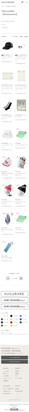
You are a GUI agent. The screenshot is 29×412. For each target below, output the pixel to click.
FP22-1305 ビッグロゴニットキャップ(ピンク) (7, 201)
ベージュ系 (15, 319)
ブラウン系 (6, 319)
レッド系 (15, 322)
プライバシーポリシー (7, 378)
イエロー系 (15, 325)
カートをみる (6, 371)
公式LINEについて (7, 391)
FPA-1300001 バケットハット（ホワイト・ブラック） (7, 145)
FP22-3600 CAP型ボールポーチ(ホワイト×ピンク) (7, 173)
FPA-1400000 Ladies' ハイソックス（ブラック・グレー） (7, 116)
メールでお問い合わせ (14, 357)
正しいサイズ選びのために (8, 388)
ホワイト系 (6, 315)
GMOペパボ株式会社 (23, 404)
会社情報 (17, 388)
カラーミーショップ (4, 404)
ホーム (2, 6)
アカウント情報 (18, 378)
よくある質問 (6, 375)
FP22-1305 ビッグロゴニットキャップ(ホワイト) (21, 173)
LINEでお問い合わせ (14, 361)
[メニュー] (27, 2)
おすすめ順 (15, 36)
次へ (21, 278)
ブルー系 (24, 319)
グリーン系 (24, 322)
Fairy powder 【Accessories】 (11, 6)
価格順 (21, 36)
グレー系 (24, 315)
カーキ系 (5, 325)
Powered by (6, 409)
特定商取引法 (6, 380)
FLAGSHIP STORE (19, 391)
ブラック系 (15, 315)
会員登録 (17, 373)
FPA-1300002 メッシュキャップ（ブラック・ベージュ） (7, 56)
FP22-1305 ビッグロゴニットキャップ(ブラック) (21, 201)
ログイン (17, 375)
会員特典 (17, 371)
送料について (6, 373)
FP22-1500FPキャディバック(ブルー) (7, 229)
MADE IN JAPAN (6, 393)
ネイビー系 (6, 322)
